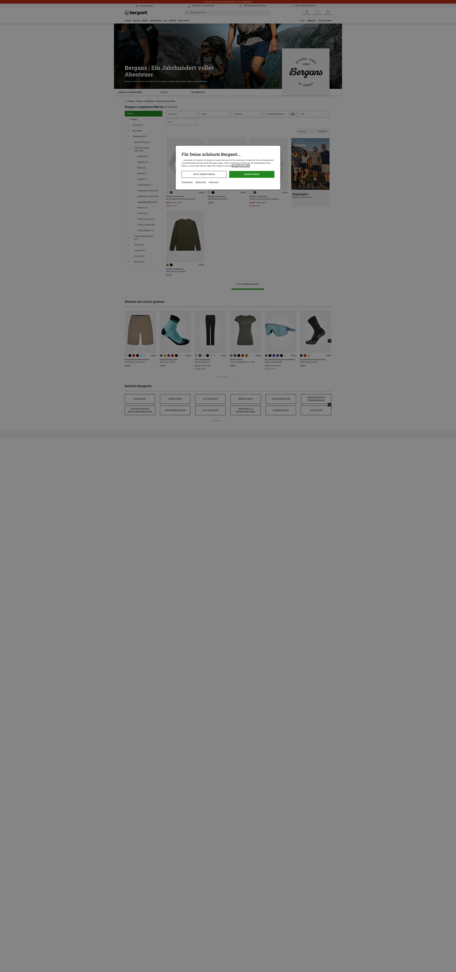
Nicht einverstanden (204, 174)
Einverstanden (251, 174)
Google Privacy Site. (241, 166)
